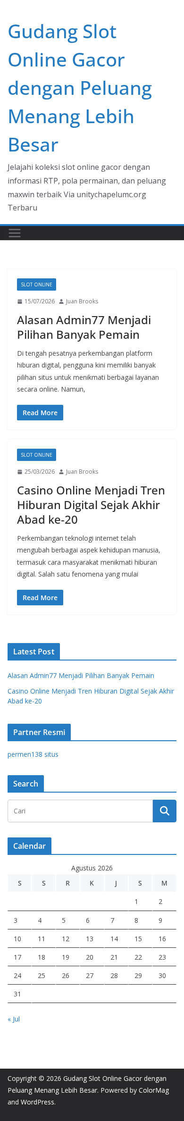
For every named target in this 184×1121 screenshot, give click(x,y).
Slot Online (36, 284)
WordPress (37, 1101)
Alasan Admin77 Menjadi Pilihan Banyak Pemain (84, 327)
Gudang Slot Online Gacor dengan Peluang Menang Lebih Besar (80, 87)
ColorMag (154, 1090)
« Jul (14, 1018)
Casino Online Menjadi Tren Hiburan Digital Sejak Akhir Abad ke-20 (91, 504)
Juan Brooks (82, 301)
